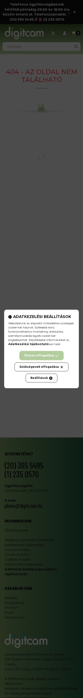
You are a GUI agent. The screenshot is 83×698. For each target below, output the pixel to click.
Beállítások (39, 378)
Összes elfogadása (39, 355)
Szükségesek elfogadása (39, 367)
